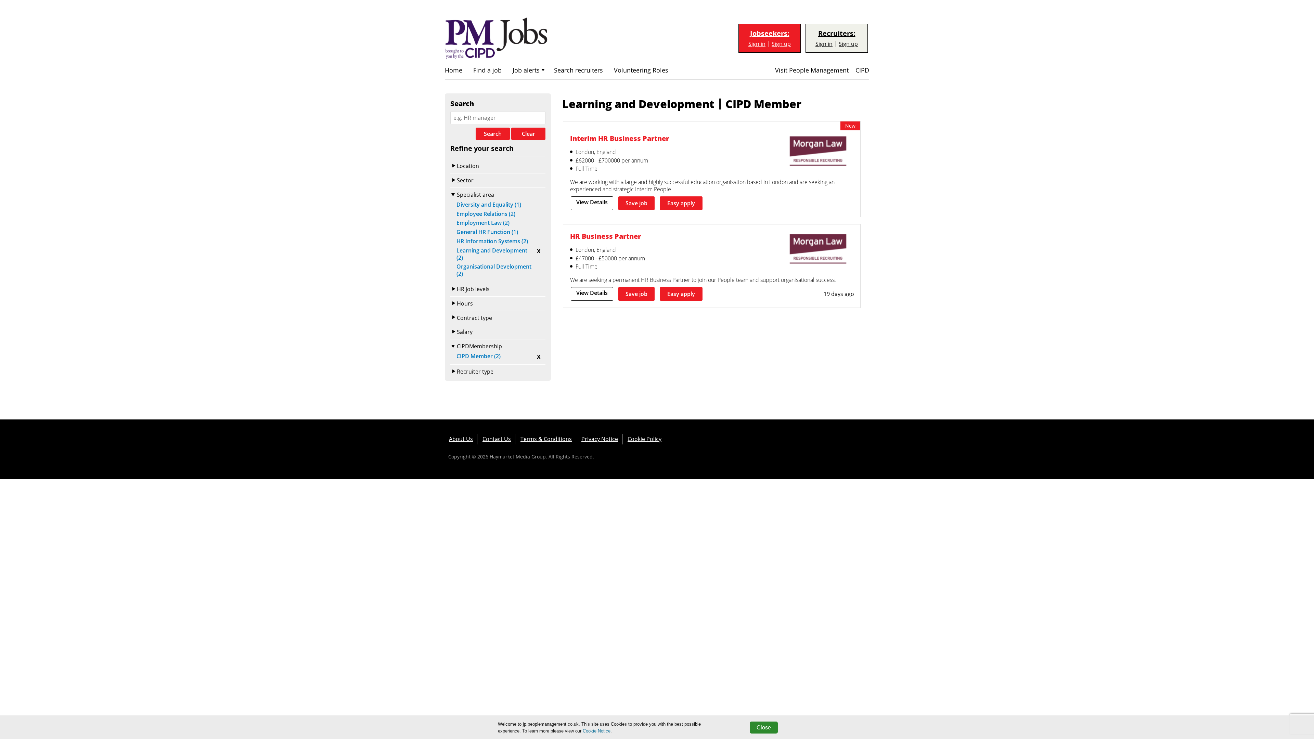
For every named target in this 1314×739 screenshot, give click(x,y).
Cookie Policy (644, 439)
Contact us (496, 439)
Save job (636, 203)
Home (453, 70)
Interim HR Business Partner (619, 138)
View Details (592, 202)
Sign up (781, 44)
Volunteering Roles (641, 70)
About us (461, 439)
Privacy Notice (599, 439)
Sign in (756, 44)
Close (764, 727)
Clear (528, 134)
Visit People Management (812, 70)
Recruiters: (836, 33)
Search (493, 134)
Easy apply (681, 203)
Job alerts (526, 70)
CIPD (862, 70)
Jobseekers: (769, 33)
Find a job (487, 70)
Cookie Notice (596, 731)
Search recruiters (578, 70)
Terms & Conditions (546, 439)
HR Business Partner (605, 236)
